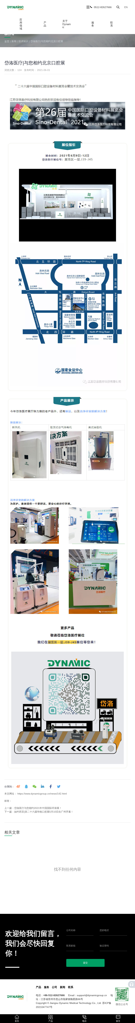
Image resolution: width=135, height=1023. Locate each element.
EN (126, 7)
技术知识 (23, 41)
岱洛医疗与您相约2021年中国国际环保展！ (38, 808)
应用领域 (21, 24)
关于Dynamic (66, 24)
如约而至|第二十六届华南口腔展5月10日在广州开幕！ (43, 811)
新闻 (13, 41)
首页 (7, 41)
